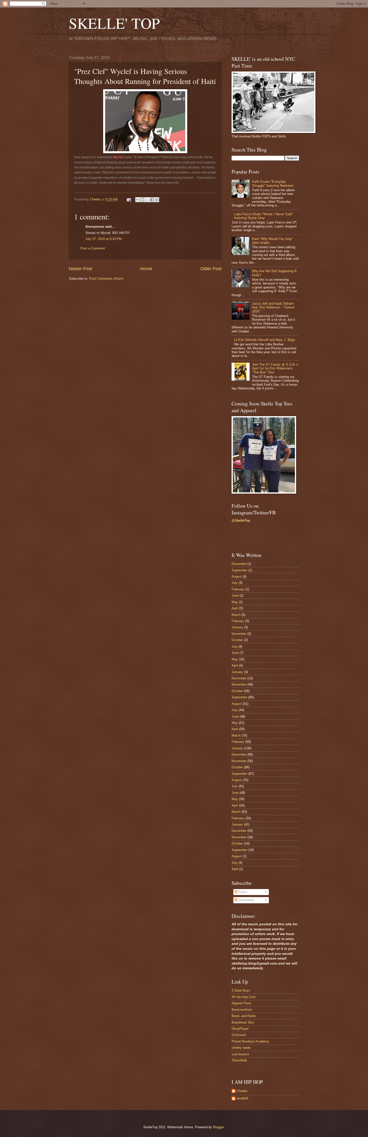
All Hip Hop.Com (244, 997)
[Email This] (137, 199)
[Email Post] (128, 199)
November (239, 634)
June (235, 595)
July (235, 583)
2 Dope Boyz (241, 990)
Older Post (211, 268)
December (239, 564)
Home (146, 268)
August (237, 576)
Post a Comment (92, 248)
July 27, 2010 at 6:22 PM (103, 239)
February (238, 589)
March (236, 615)
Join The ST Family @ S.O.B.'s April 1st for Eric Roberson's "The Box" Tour (275, 368)
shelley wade (241, 1048)
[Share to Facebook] (151, 199)
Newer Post (80, 268)
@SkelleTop (241, 520)
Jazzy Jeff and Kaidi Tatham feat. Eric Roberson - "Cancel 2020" (273, 307)
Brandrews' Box (243, 1022)
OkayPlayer (240, 1029)
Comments (245, 900)
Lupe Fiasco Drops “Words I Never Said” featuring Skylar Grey (263, 216)
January (237, 627)
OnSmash (239, 1035)
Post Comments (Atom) (106, 278)
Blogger (218, 1127)
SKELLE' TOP (114, 23)
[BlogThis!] (142, 199)
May (235, 602)
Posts (242, 892)
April (235, 608)
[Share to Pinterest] (156, 199)
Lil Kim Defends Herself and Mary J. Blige (264, 340)
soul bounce (240, 1054)
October (237, 640)
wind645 (242, 1098)
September (239, 570)
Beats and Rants (244, 1016)
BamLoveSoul (242, 1010)
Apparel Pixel (241, 1003)
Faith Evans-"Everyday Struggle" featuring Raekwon (272, 183)
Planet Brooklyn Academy (250, 1041)
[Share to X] (147, 199)
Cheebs (242, 1091)
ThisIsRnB (239, 1060)
